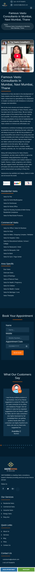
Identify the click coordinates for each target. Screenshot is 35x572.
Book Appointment (9, 569)
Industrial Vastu (8, 510)
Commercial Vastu (9, 507)
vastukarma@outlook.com (11, 559)
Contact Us (6, 545)
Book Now (17, 353)
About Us (6, 531)
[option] (7, 183)
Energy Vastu (7, 513)
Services (6, 535)
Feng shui (6, 517)
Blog (4, 538)
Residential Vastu (8, 503)
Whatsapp (26, 569)
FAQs (5, 542)
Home (6, 24)
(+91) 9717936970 (9, 562)
